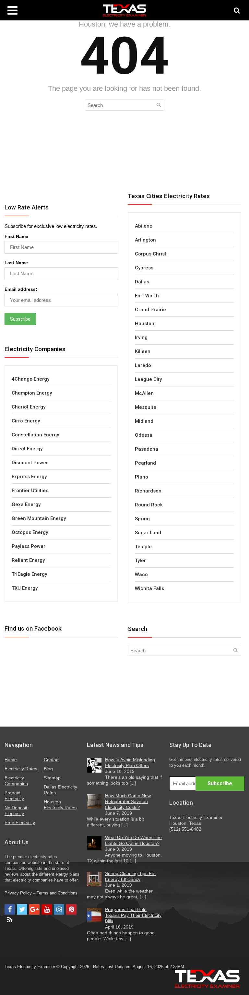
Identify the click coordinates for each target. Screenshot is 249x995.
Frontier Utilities (30, 490)
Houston (144, 323)
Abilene (143, 226)
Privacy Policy (18, 893)
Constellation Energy (35, 435)
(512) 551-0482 (185, 829)
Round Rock (149, 505)
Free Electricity (20, 822)
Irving (141, 337)
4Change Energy (30, 379)
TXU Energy (25, 588)
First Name (16, 236)
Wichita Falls (149, 588)
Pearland (145, 463)
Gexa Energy (26, 504)
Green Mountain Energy (39, 518)
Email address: (21, 289)
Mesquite (145, 407)
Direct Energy (27, 449)
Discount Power (30, 463)
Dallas (142, 282)
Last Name (16, 262)
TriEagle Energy (29, 574)
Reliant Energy (28, 560)
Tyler (140, 560)
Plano (141, 477)
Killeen (142, 351)
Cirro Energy (26, 421)
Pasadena (146, 449)
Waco (141, 574)
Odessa (143, 435)
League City (148, 379)
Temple (143, 547)
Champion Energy (32, 393)
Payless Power (28, 546)
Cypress (144, 268)
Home (11, 759)
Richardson (148, 491)
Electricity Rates (21, 768)
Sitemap (52, 777)
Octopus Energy (30, 532)
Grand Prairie (150, 310)
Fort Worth (147, 296)
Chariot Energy (28, 407)
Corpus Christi (151, 254)
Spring (142, 519)
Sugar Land (148, 533)
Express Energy (29, 477)
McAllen (144, 393)
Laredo (143, 365)
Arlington (145, 240)
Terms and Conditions (57, 893)
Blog (48, 768)
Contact (52, 759)
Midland (144, 421)
